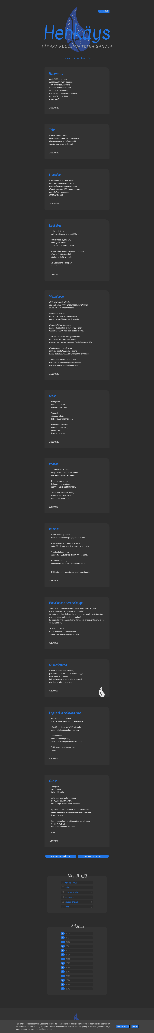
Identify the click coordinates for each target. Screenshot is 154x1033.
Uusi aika (55, 225)
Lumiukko (55, 175)
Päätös (53, 464)
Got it (135, 1026)
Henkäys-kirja (70, 882)
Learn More (123, 1026)
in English (104, 11)
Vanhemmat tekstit (60, 856)
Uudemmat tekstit (93, 856)
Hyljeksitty (56, 73)
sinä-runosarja (71, 892)
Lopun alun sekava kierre (65, 713)
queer (67, 906)
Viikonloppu (56, 296)
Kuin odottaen (58, 665)
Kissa (52, 396)
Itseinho (54, 529)
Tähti (52, 130)
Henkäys (77, 33)
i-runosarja (69, 897)
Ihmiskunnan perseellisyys (66, 603)
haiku (66, 887)
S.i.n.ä (53, 781)
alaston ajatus (71, 902)
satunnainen (79, 58)
